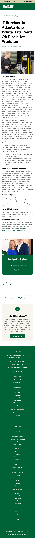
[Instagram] (19, 371)
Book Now (17, 270)
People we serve (17, 409)
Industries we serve (17, 423)
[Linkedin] (13, 371)
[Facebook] (16, 371)
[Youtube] (22, 371)
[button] (3, 285)
